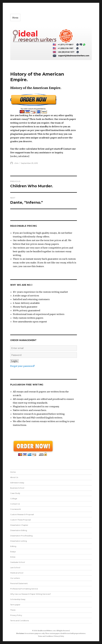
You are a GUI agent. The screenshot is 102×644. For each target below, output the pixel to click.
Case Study (15, 493)
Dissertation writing (18, 541)
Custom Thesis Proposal (20, 520)
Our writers (15, 578)
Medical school (16, 573)
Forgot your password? (22, 366)
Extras (12, 557)
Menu (15, 17)
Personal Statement (19, 583)
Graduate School (17, 562)
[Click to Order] (43, 103)
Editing (13, 546)
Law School (15, 567)
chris (16, 163)
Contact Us (15, 504)
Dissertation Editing (18, 530)
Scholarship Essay (17, 599)
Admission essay (17, 483)
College (13, 498)
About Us (14, 477)
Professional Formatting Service (24, 589)
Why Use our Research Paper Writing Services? (30, 594)
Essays (13, 552)
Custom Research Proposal (22, 514)
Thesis (12, 610)
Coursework (15, 509)
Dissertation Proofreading (21, 536)
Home (13, 472)
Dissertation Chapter (19, 525)
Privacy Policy (16, 615)
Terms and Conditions (19, 620)
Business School (17, 488)
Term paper (15, 605)
